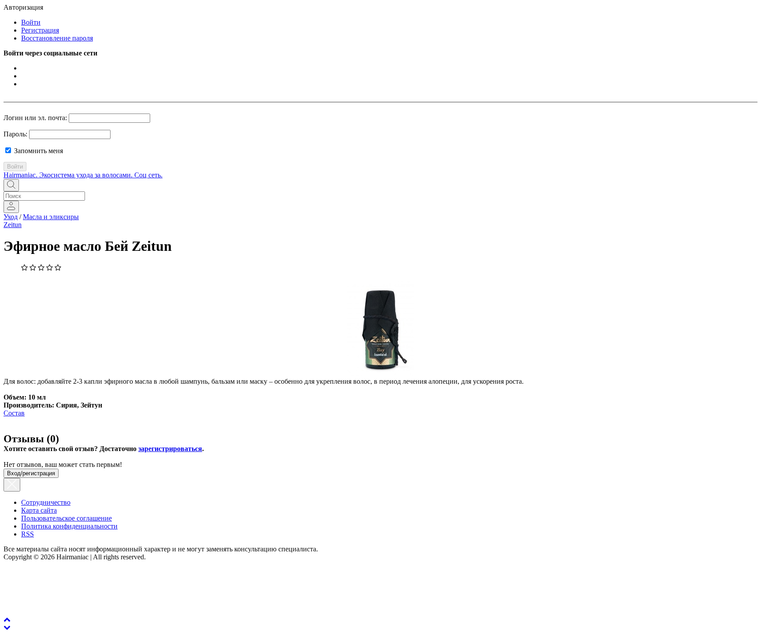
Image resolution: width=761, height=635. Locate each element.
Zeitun (13, 224)
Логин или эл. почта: (35, 117)
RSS (27, 534)
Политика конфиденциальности (69, 526)
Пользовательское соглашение (66, 518)
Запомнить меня (37, 150)
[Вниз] (7, 627)
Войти (31, 22)
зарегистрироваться (170, 448)
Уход (11, 216)
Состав (14, 413)
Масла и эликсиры (51, 216)
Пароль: (15, 134)
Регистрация (40, 30)
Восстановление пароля (57, 38)
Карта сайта (39, 510)
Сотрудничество (45, 502)
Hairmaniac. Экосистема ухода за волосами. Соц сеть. (83, 175)
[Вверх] (7, 619)
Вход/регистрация (31, 473)
